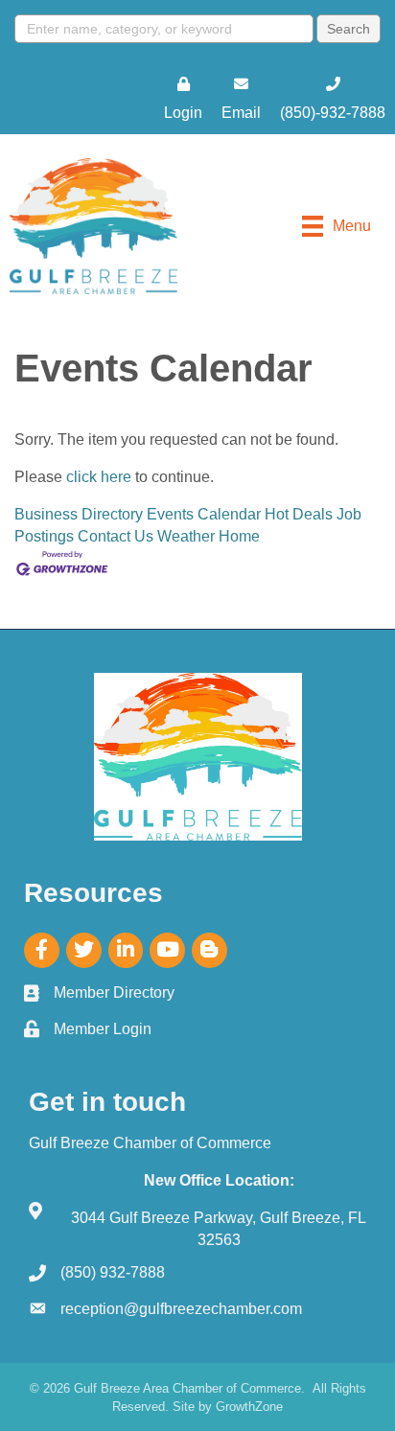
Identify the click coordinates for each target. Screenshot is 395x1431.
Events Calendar (204, 514)
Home (239, 536)
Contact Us (115, 536)
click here (98, 477)
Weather (186, 536)
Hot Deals (299, 514)
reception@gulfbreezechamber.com (181, 1309)
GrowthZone (249, 1406)
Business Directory (78, 514)
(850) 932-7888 (112, 1272)
